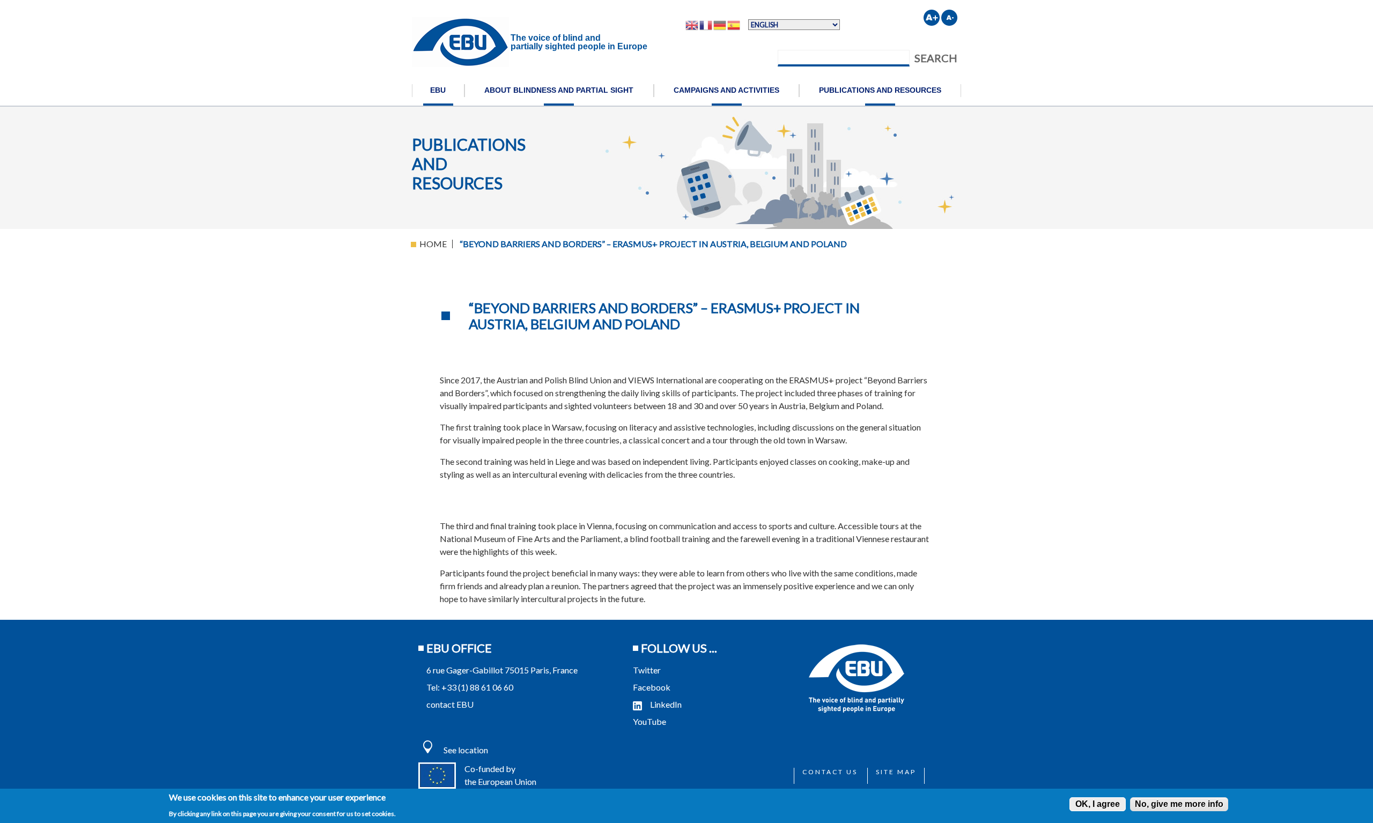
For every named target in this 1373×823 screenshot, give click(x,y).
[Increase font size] (932, 18)
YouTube (650, 721)
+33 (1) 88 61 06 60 (477, 687)
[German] (720, 25)
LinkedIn (666, 704)
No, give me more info (1179, 804)
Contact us (830, 772)
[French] (706, 25)
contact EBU (450, 704)
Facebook (651, 687)
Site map (896, 772)
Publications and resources (880, 90)
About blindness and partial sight (558, 90)
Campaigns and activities (726, 90)
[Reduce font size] (949, 18)
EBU (438, 90)
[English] (692, 25)
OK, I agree (1097, 804)
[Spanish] (734, 25)
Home (433, 244)
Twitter (647, 670)
